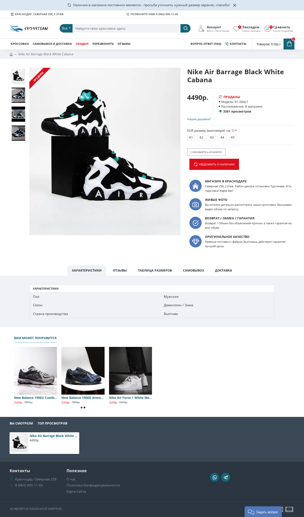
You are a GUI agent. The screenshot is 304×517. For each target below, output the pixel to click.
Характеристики (87, 270)
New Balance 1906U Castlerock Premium (35, 398)
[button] (82, 407)
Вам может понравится (35, 338)
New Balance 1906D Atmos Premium (82, 398)
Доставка (223, 270)
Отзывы (120, 270)
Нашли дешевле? (199, 119)
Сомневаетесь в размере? (206, 152)
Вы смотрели (21, 423)
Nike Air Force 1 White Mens (130, 398)
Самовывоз (193, 270)
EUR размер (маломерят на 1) (210, 130)
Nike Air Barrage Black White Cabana (54, 436)
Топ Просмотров (52, 423)
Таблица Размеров (155, 270)
